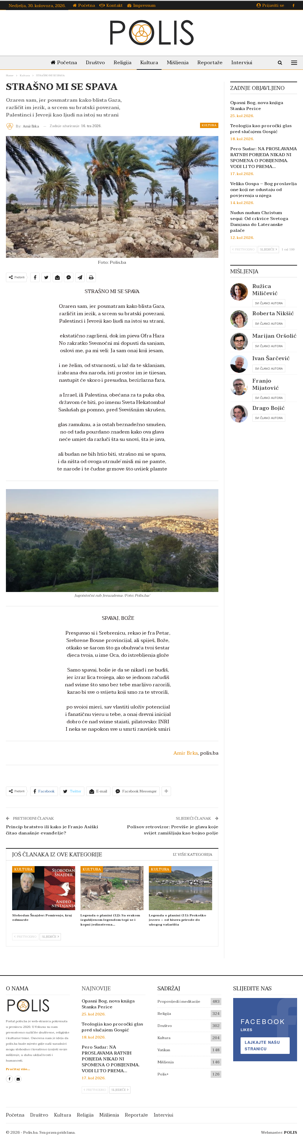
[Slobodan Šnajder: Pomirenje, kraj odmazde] (43, 888)
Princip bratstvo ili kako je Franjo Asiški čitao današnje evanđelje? (52, 830)
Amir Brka (185, 753)
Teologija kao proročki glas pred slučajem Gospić (261, 128)
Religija (122, 62)
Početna (86, 5)
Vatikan (163, 1050)
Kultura (149, 62)
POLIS (290, 1132)
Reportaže (210, 62)
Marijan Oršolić (274, 336)
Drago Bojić (268, 408)
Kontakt (115, 5)
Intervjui (241, 62)
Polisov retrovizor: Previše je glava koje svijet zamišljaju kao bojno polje (172, 830)
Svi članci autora (269, 303)
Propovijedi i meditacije (178, 1001)
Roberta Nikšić (273, 313)
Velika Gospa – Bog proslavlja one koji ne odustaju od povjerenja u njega (263, 189)
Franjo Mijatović (265, 384)
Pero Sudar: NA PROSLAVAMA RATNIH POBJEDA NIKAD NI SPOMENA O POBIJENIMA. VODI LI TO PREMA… (263, 157)
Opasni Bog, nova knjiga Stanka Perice (256, 105)
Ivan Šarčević (271, 358)
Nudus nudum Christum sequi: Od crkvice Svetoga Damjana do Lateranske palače (259, 221)
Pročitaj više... (18, 1069)
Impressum (144, 5)
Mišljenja (177, 62)
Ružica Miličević (265, 290)
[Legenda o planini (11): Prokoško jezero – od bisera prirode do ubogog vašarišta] (180, 888)
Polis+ (163, 1074)
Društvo (95, 62)
